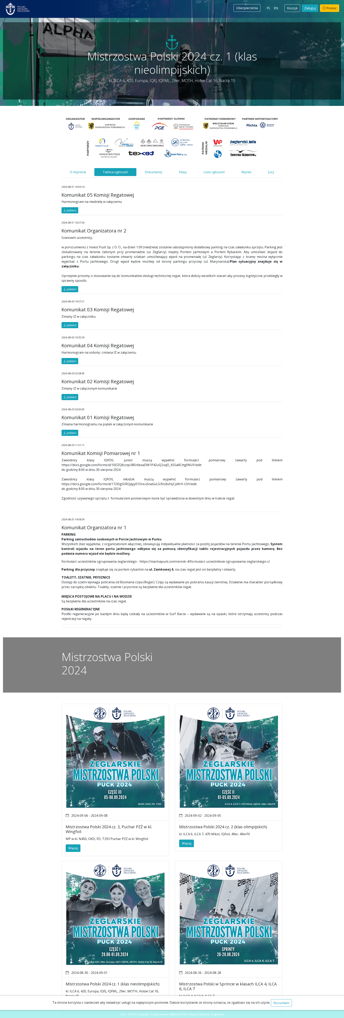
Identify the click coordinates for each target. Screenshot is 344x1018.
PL (269, 8)
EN (276, 8)
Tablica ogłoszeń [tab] (115, 172)
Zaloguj (310, 8)
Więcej (73, 848)
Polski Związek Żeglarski (195, 1014)
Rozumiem (281, 1003)
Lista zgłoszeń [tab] (214, 172)
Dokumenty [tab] (153, 172)
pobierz (71, 210)
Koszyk (292, 8)
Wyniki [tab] (246, 172)
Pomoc (331, 8)
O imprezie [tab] (78, 172)
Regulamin (217, 1014)
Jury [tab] (271, 172)
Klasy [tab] (183, 172)
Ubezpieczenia (247, 8)
